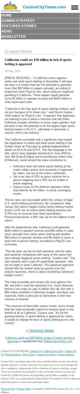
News (6, 31)
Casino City (36, 351)
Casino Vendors (66, 354)
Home (6, 15)
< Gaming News (40, 330)
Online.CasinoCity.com (58, 341)
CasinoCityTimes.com (44, 7)
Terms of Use (8, 389)
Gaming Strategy (18, 20)
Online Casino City (53, 351)
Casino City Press (46, 354)
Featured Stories (18, 26)
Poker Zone (29, 354)
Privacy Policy (24, 389)
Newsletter (13, 37)
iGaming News (13, 354)
